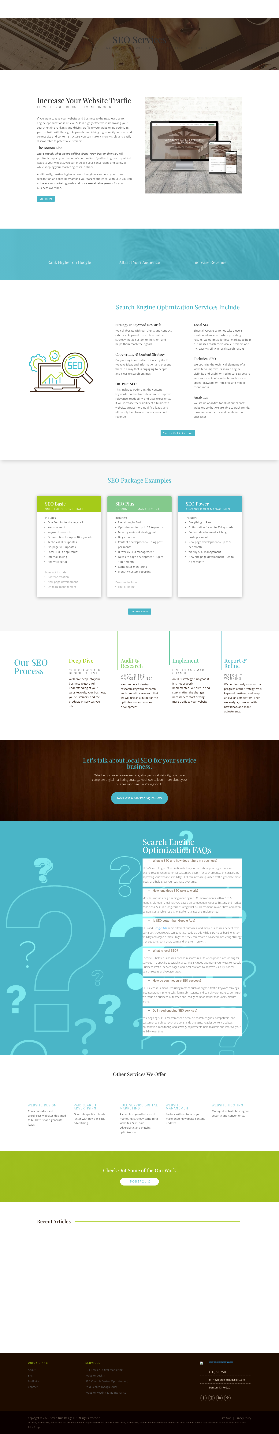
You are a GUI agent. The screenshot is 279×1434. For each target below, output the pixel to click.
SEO (63, 1246)
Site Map (226, 1418)
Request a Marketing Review (139, 798)
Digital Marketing (50, 1282)
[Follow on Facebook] (203, 1398)
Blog (30, 1375)
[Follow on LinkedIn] (219, 1398)
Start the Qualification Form (177, 433)
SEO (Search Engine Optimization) (106, 1381)
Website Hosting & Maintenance (105, 1392)
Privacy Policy (243, 1418)
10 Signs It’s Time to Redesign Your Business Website (75, 1241)
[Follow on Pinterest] (227, 1398)
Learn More (46, 198)
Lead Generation (50, 1246)
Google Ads (160, 928)
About (219, 9)
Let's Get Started (139, 611)
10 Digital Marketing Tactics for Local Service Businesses (77, 1312)
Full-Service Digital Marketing (104, 1370)
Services (179, 9)
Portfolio (202, 9)
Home (162, 9)
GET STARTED (261, 9)
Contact (240, 9)
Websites (71, 1246)
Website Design (42, 1105)
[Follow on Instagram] (211, 1398)
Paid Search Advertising (85, 1107)
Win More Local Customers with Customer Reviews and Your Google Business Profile (95, 1276)
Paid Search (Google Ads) (101, 1387)
